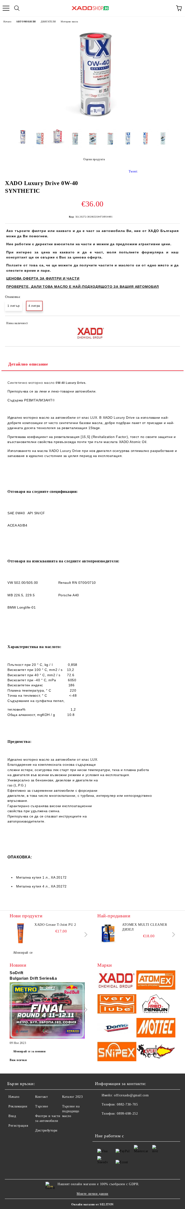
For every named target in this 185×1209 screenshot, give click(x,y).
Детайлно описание (28, 364)
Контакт (41, 1097)
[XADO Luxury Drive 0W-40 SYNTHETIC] (92, 122)
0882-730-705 (127, 1104)
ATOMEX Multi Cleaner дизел (144, 927)
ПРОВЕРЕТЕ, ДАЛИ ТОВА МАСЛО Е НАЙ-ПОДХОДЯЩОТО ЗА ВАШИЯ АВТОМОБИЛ (82, 287)
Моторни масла (69, 21)
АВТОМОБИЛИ (26, 21)
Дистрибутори (46, 1130)
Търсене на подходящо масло (71, 1111)
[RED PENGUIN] (155, 1004)
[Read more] (47, 1011)
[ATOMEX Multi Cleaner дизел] (108, 933)
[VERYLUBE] (116, 1004)
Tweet (133, 171)
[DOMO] (116, 1028)
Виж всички (18, 1060)
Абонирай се (23, 952)
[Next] (84, 934)
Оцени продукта (94, 159)
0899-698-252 (127, 1113)
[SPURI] (155, 1052)
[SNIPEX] (116, 1052)
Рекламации (17, 1106)
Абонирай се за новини (29, 1051)
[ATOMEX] (155, 980)
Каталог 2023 (72, 1097)
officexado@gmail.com (131, 1095)
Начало (7, 21)
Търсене (41, 1106)
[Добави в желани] (173, 324)
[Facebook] (101, 1123)
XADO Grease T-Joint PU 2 (55, 924)
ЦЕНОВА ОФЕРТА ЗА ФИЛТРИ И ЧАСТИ (42, 278)
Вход (12, 1116)
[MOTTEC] (155, 1028)
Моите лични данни (92, 1194)
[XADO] (116, 980)
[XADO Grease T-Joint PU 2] (20, 933)
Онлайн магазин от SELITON (92, 1204)
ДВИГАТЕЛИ (48, 21)
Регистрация (18, 1125)
